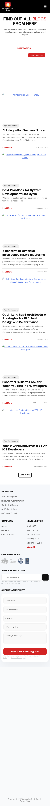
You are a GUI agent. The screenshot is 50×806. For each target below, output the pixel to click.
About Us (5, 526)
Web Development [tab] (26, 85)
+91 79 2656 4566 (19, 784)
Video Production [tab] (27, 79)
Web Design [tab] (9, 85)
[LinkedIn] (21, 697)
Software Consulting (11, 513)
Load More (25, 475)
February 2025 (33, 534)
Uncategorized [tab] (10, 79)
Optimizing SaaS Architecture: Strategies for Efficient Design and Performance (24, 318)
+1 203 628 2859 (16, 729)
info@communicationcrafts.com (24, 712)
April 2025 (31, 526)
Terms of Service (10, 583)
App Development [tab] (36, 55)
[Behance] (36, 697)
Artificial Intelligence (10, 509)
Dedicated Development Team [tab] (15, 67)
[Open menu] (45, 6)
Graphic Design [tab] (37, 73)
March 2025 (32, 530)
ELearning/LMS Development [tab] (15, 73)
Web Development (9, 497)
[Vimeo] (29, 697)
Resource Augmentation (12, 501)
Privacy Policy (42, 581)
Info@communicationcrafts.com (21, 734)
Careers (5, 530)
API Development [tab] (18, 55)
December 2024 (34, 543)
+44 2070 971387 (16, 754)
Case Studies (7, 534)
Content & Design (9, 505)
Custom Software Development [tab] (16, 61)
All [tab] (5, 55)
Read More (7, 147)
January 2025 (33, 539)
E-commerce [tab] (37, 67)
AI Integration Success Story (23, 130)
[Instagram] (14, 697)
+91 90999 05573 (17, 779)
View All (31, 547)
